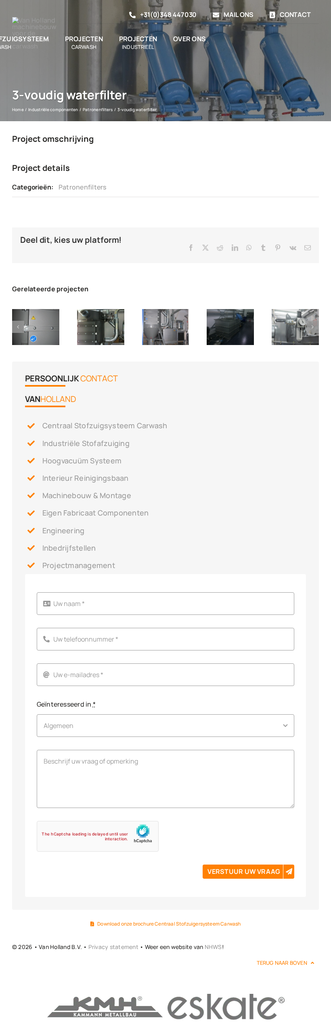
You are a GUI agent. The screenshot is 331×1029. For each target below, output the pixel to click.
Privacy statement (113, 947)
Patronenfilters (83, 187)
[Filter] (35, 313)
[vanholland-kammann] (105, 995)
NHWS (213, 947)
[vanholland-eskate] (226, 995)
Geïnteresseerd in (66, 704)
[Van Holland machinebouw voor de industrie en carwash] (38, 20)
